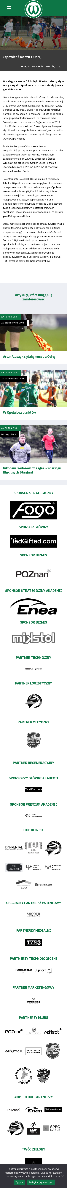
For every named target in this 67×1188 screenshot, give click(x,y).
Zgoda (19, 1182)
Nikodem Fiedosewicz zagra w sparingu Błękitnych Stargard (32, 470)
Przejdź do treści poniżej (37, 66)
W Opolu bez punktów (19, 412)
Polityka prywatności (41, 1182)
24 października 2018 (12, 378)
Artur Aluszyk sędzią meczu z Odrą (29, 356)
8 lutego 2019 (8, 434)
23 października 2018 (12, 322)
